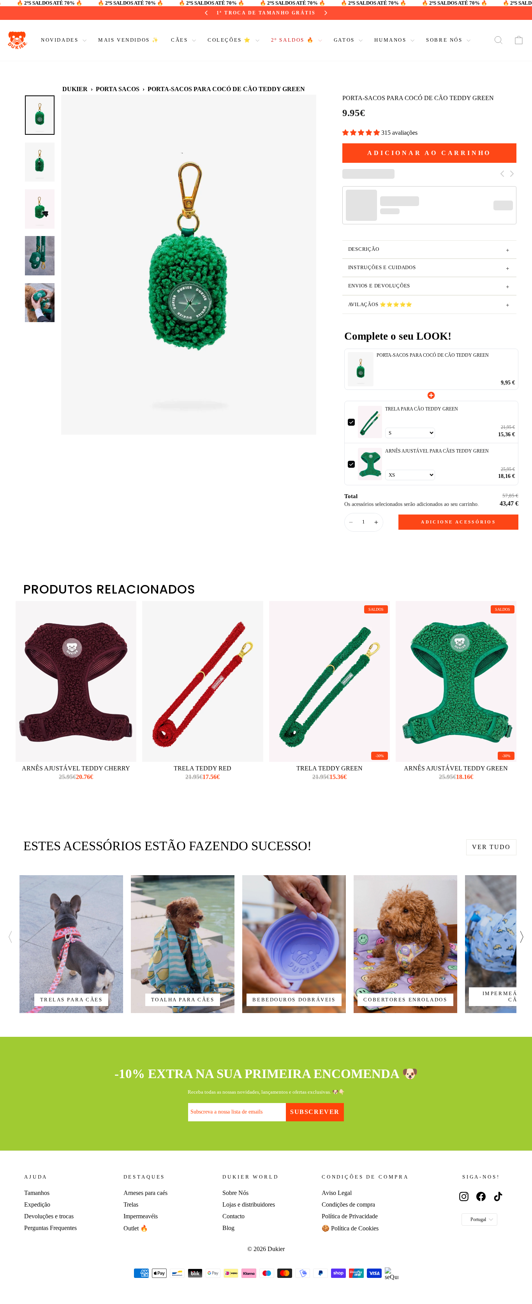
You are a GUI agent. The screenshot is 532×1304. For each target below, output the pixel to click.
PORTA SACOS (117, 89)
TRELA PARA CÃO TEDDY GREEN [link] (421, 409)
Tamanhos (36, 1192)
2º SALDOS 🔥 (293, 40)
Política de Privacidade (350, 1216)
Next (522, 934)
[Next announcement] (313, 13)
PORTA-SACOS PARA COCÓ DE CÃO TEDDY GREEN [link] (433, 355)
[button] (361, 132)
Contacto (233, 1216)
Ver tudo (491, 847)
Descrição (428, 250)
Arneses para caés (145, 1192)
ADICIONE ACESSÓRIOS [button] (458, 522)
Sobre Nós (235, 1192)
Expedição (37, 1204)
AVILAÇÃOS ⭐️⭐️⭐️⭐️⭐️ (428, 305)
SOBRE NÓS (445, 40)
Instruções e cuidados (428, 268)
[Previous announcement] (219, 13)
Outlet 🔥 (135, 1228)
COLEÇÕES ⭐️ (231, 40)
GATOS (345, 40)
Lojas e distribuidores (248, 1204)
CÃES (180, 40)
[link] (360, 369)
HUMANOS (391, 40)
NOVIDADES (61, 40)
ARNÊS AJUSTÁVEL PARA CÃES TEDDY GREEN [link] (437, 451)
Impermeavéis (140, 1216)
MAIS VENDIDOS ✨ (128, 40)
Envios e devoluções (428, 286)
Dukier (75, 89)
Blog (228, 1228)
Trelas (130, 1204)
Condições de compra (348, 1204)
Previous (4, 934)
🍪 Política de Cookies (350, 1228)
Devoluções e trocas (49, 1216)
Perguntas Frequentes (50, 1228)
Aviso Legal (337, 1192)
